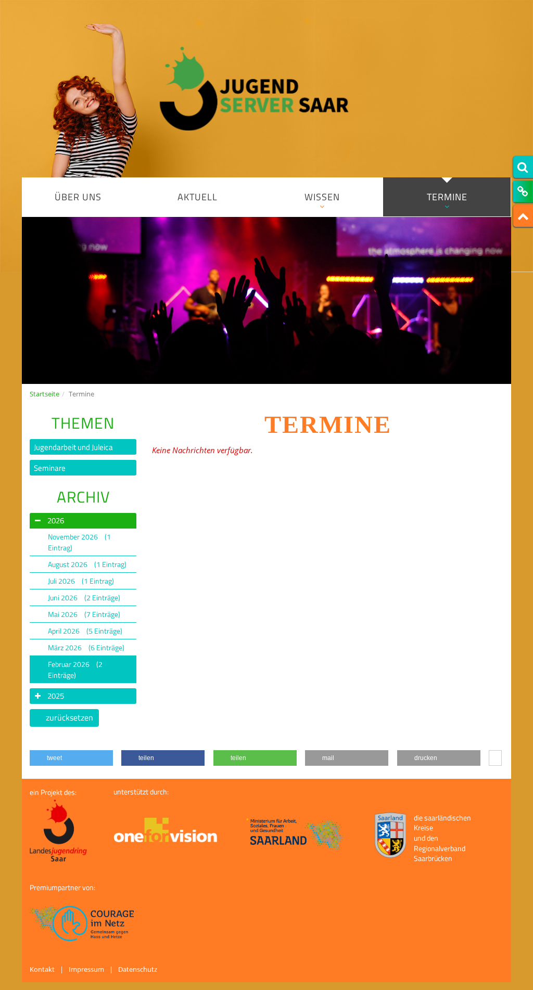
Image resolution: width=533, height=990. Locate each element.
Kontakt (42, 969)
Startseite (44, 393)
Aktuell (197, 197)
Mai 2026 (84, 614)
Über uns (78, 197)
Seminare (50, 468)
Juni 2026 (84, 597)
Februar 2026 (75, 669)
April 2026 (85, 630)
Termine (447, 197)
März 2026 (86, 647)
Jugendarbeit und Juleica (73, 447)
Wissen (322, 197)
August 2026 (87, 564)
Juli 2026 (81, 580)
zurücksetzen (69, 717)
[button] (71, 758)
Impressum (86, 969)
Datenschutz (137, 969)
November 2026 (79, 542)
